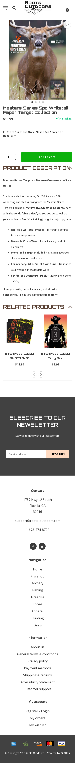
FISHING (37, 590)
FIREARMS (37, 597)
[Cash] (26, 744)
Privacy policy (38, 661)
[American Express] (14, 744)
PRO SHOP (37, 576)
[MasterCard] (50, 744)
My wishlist (37, 725)
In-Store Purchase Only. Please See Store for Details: (33, 134)
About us (37, 647)
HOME (37, 569)
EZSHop (65, 753)
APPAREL (37, 611)
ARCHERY (37, 583)
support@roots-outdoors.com (37, 520)
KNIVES (37, 604)
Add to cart (47, 157)
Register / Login (38, 711)
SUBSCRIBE (57, 454)
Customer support (37, 689)
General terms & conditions (37, 654)
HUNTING (37, 618)
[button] (32, 102)
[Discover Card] (38, 744)
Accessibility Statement (37, 682)
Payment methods (37, 668)
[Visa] (62, 744)
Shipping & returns (37, 675)
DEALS (37, 625)
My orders (37, 718)
